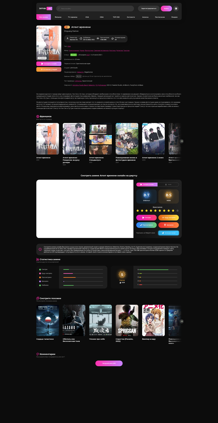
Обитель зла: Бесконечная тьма (71, 340)
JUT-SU (45, 8)
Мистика (112, 50)
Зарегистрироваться (148, 8)
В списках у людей (50, 69)
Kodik (169, 184)
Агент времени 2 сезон (153, 158)
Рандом (174, 17)
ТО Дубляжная (100, 85)
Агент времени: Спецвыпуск (96, 159)
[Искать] (58, 8)
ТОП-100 (116, 17)
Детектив (119, 50)
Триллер (126, 50)
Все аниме (43, 17)
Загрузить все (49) (109, 363)
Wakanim (80, 72)
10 (178, 210)
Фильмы (58, 17)
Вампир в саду (149, 339)
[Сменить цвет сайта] (176, 8)
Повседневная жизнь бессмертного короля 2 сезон (179, 341)
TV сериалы (72, 17)
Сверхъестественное (101, 50)
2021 (88, 55)
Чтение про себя (97, 339)
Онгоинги (131, 17)
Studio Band (83, 85)
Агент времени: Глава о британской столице (179, 159)
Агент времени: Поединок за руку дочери (71, 160)
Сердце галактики (45, 339)
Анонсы (145, 17)
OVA (87, 17)
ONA (102, 17)
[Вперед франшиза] (182, 141)
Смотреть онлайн (50, 64)
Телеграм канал (170, 233)
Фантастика (89, 50)
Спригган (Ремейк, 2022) (124, 340)
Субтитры (78, 81)
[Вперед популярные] (182, 321)
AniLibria (76, 85)
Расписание (160, 17)
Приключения (74, 50)
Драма (81, 50)
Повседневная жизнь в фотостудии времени (126, 159)
